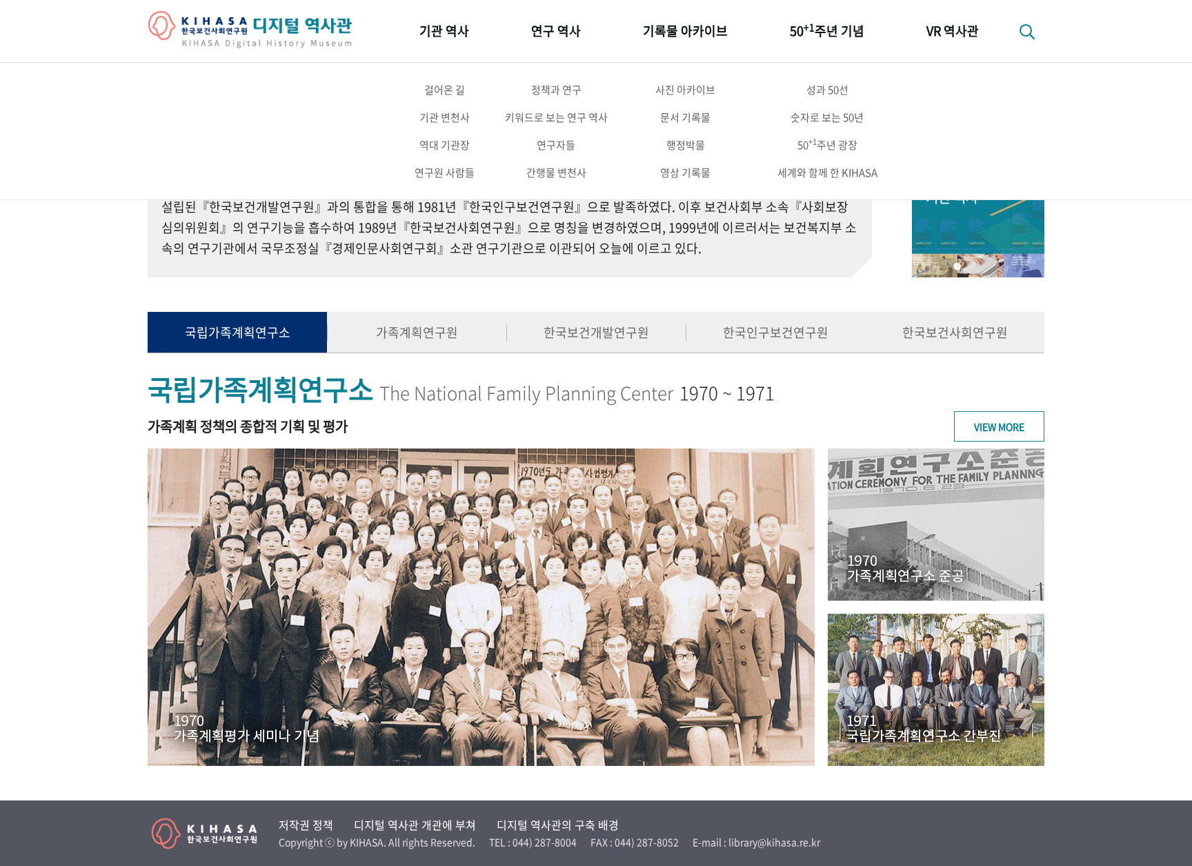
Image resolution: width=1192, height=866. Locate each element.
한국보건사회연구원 (955, 332)
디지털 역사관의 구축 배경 (558, 824)
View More (999, 426)
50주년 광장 (827, 144)
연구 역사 (556, 30)
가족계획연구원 (417, 332)
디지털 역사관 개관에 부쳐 (415, 824)
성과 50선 (827, 89)
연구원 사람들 (445, 172)
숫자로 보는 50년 (827, 117)
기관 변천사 (444, 117)
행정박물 (685, 144)
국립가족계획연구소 (237, 332)
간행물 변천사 (556, 172)
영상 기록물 (685, 172)
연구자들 (556, 144)
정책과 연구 (556, 89)
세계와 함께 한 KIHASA (827, 172)
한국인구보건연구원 (775, 332)
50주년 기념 (827, 30)
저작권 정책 (306, 824)
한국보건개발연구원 (596, 332)
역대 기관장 (444, 144)
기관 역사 (444, 30)
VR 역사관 (952, 30)
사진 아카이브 (685, 89)
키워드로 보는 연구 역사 (556, 117)
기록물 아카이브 (685, 30)
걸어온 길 (444, 89)
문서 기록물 (685, 117)
